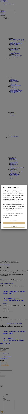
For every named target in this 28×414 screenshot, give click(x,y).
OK (14, 223)
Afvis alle (14, 226)
